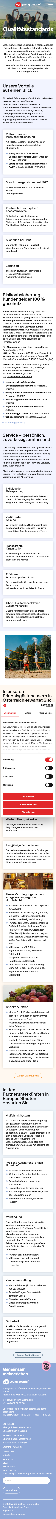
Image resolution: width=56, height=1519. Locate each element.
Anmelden (11, 1490)
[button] (28, 4)
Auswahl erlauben (28, 804)
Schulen (8, 1424)
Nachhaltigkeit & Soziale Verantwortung (26, 225)
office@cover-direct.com (19, 376)
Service (8, 1459)
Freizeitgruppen (13, 1435)
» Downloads (9, 1466)
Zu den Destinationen (28, 1355)
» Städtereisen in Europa (15, 1430)
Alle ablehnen (28, 812)
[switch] (49, 768)
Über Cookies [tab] (45, 713)
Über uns (8, 1451)
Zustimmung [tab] (10, 713)
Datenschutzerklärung (14, 1514)
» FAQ (6, 1463)
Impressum (8, 1510)
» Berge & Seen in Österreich (17, 1427)
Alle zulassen (28, 797)
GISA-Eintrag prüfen (12, 422)
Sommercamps (12, 1446)
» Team (6, 1454)
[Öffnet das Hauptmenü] (50, 4)
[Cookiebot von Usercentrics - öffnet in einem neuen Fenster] (41, 705)
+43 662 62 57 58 (16, 1403)
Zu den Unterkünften (28, 1075)
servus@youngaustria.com (20, 1399)
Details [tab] (28, 713)
